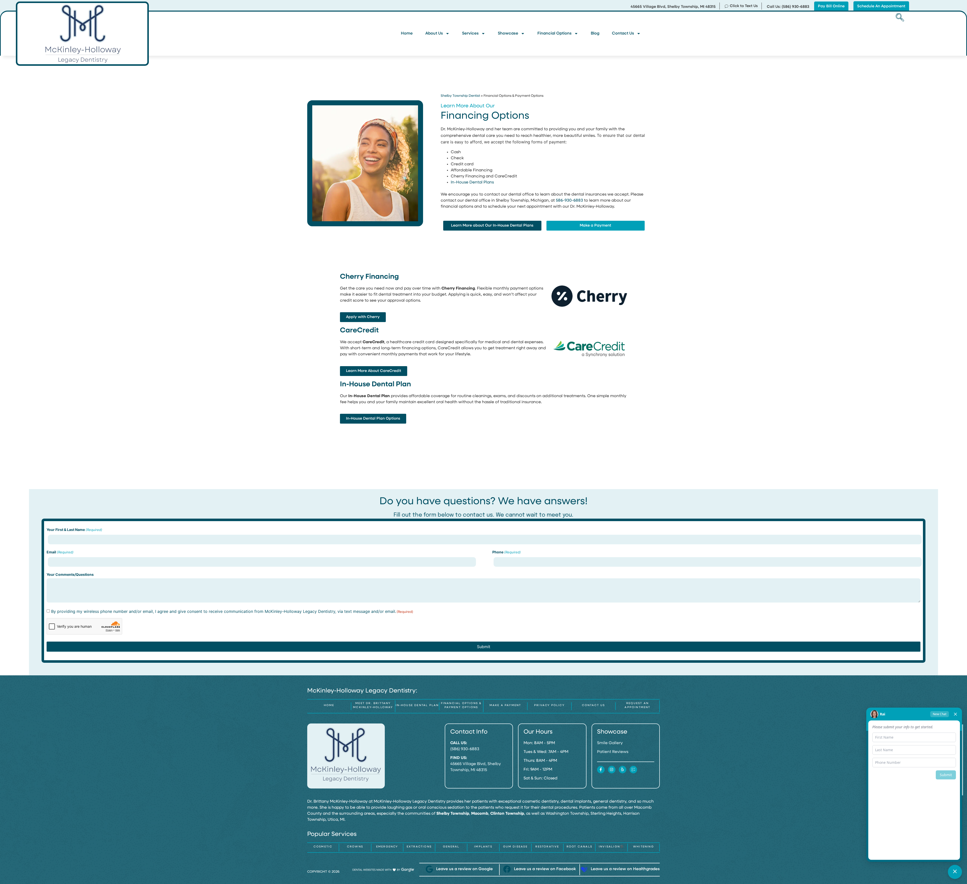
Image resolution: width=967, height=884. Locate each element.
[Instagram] (611, 769)
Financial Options (554, 33)
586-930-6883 (569, 201)
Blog (595, 33)
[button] (899, 18)
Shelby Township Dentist (460, 96)
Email (60, 552)
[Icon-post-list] (633, 769)
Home (407, 33)
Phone (506, 552)
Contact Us (623, 33)
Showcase (508, 33)
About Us (434, 33)
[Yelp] (622, 769)
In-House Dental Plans (472, 182)
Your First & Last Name (74, 529)
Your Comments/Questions (70, 574)
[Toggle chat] (955, 872)
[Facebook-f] (601, 769)
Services (470, 33)
